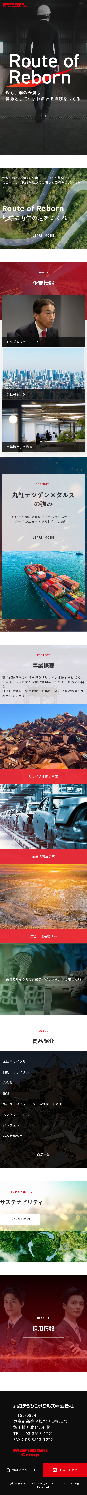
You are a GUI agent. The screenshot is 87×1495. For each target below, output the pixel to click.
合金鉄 (8, 1082)
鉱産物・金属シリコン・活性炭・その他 (32, 1104)
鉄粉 (6, 1093)
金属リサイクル (14, 1061)
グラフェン (11, 1125)
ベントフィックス (16, 1114)
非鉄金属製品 (13, 1136)
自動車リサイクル (16, 1072)
